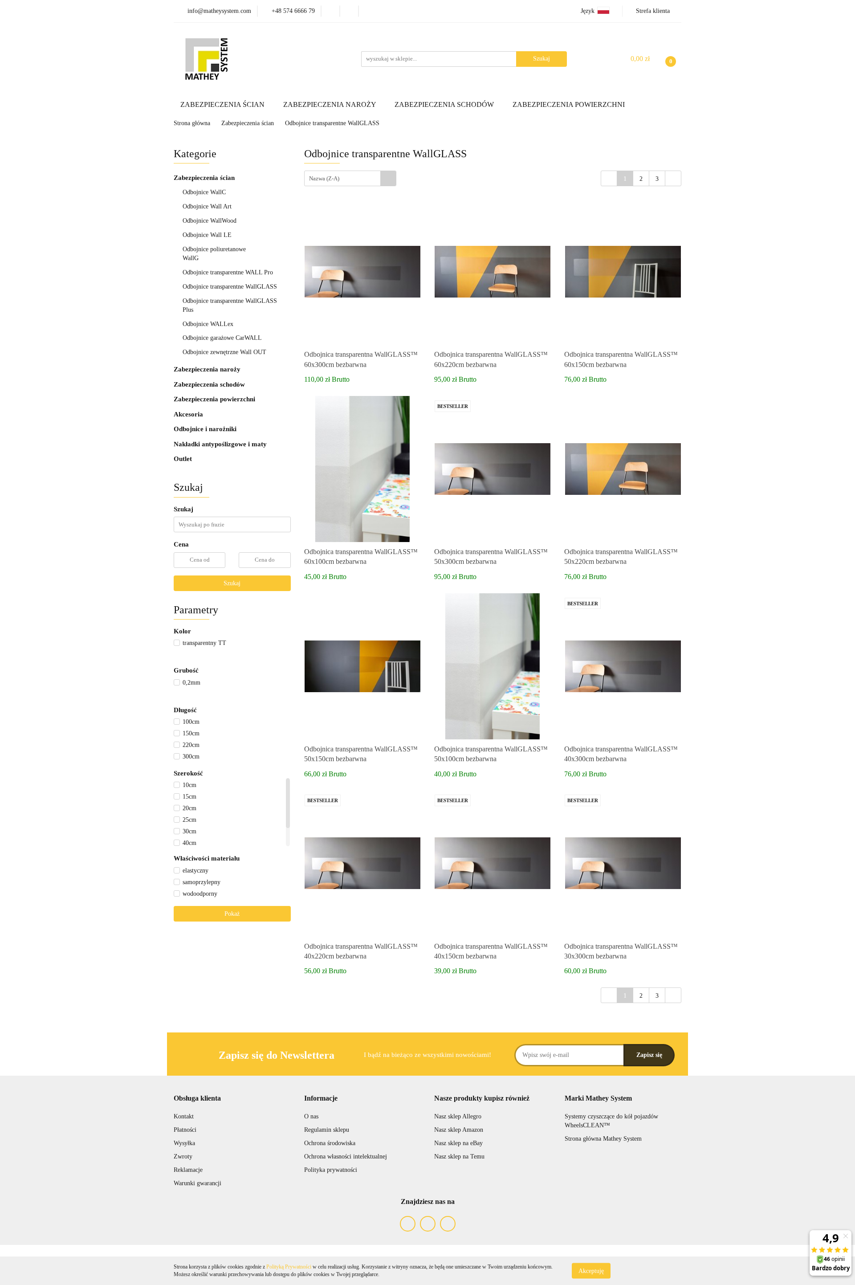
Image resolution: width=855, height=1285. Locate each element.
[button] (197, 1098)
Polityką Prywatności (288, 1267)
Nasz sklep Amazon (458, 1129)
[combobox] (350, 178)
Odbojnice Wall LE (207, 235)
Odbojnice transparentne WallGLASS (230, 286)
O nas (311, 1116)
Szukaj (232, 583)
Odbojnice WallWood (209, 220)
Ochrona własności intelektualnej (345, 1156)
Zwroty (183, 1156)
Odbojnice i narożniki (205, 428)
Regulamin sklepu (326, 1129)
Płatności (185, 1129)
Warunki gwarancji (197, 1183)
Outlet (183, 458)
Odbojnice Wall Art (207, 206)
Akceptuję (591, 1270)
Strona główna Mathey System (603, 1138)
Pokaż (232, 913)
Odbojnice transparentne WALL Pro (228, 272)
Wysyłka (184, 1143)
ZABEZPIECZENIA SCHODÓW (445, 104)
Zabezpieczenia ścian (205, 177)
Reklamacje (188, 1170)
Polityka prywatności (330, 1170)
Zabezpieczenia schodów (210, 384)
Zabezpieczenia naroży (208, 369)
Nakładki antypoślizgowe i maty (220, 444)
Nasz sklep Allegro (457, 1116)
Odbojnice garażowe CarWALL (222, 338)
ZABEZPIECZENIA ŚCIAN (223, 104)
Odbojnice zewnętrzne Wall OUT (224, 352)
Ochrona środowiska (329, 1143)
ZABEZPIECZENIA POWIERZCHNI (570, 104)
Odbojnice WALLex (208, 324)
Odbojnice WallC (204, 192)
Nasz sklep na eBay (458, 1143)
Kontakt (184, 1116)
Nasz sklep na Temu (459, 1156)
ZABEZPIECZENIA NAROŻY (330, 104)
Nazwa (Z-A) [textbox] (324, 178)
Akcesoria (188, 414)
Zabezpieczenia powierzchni (215, 399)
